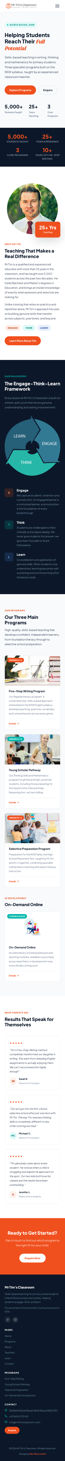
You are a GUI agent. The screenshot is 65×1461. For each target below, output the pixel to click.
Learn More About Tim (22, 340)
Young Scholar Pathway (17, 1384)
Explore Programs (20, 90)
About (8, 1346)
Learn (8, 1358)
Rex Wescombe (38, 1453)
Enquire (47, 90)
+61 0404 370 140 (18, 1416)
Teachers (10, 1352)
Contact (9, 1363)
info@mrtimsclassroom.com (24, 1422)
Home (8, 1335)
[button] (21, 6)
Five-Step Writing (14, 1378)
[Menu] (57, 6)
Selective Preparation (16, 1389)
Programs (10, 1341)
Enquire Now (32, 1258)
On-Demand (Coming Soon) (20, 1395)
